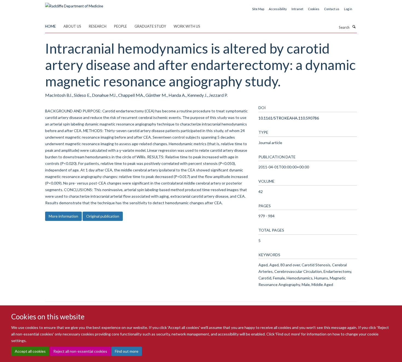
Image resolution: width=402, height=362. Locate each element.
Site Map (258, 9)
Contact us (331, 9)
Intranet (297, 9)
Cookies (313, 9)
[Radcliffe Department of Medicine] (74, 4)
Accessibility (278, 9)
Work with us (187, 26)
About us (72, 26)
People (120, 26)
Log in (348, 9)
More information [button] (63, 216)
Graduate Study (150, 26)
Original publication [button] (102, 216)
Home (50, 26)
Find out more (126, 351)
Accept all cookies (30, 351)
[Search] (354, 27)
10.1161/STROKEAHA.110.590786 (288, 118)
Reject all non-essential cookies (80, 351)
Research (97, 26)
